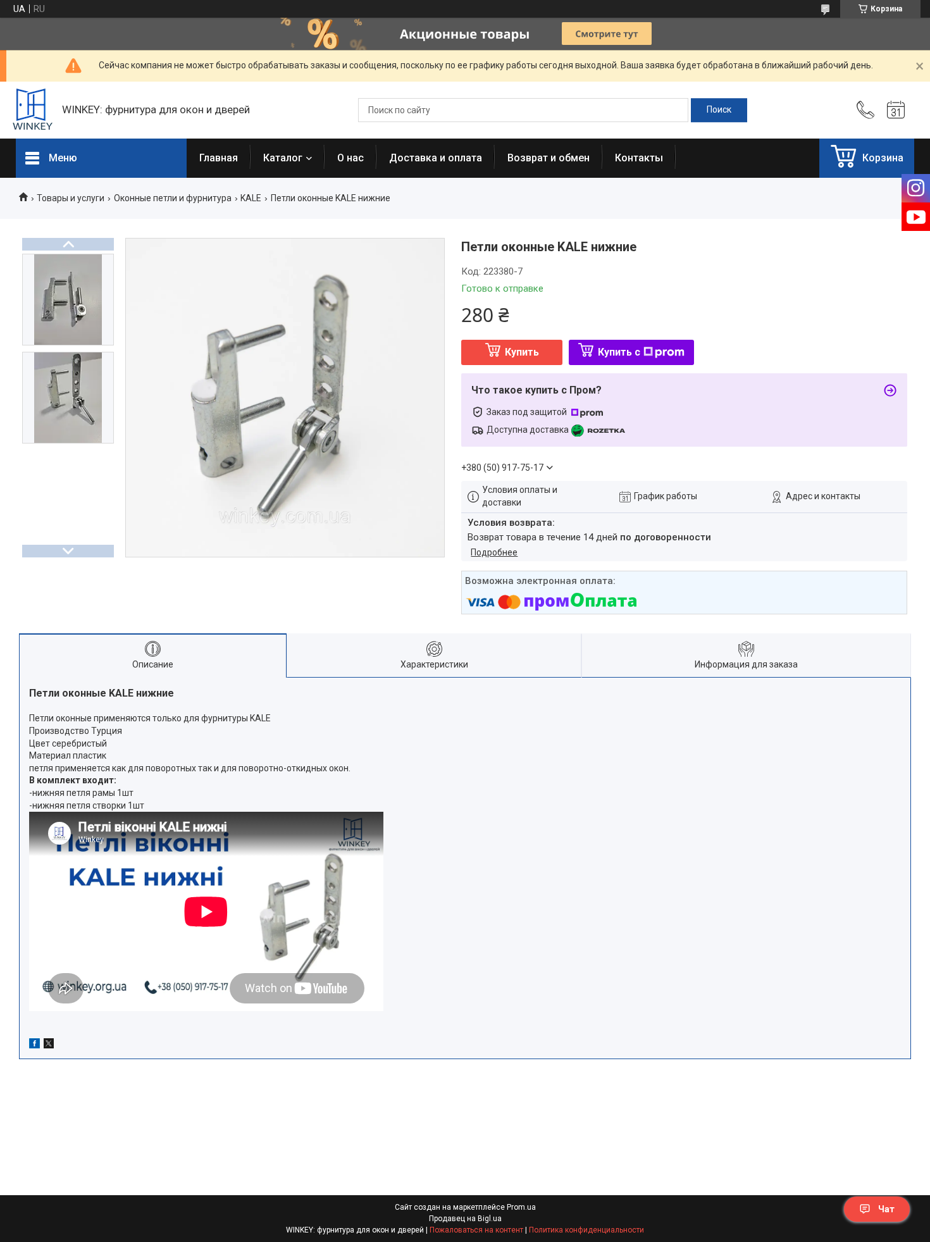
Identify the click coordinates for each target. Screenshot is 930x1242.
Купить (522, 352)
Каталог (282, 158)
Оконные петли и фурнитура (173, 198)
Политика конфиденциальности (586, 1230)
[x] (49, 1045)
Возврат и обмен (548, 158)
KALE (250, 198)
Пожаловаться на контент (476, 1230)
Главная (218, 158)
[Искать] (719, 110)
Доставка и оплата (435, 158)
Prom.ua (521, 1207)
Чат (886, 1209)
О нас (350, 158)
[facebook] (34, 1045)
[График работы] (896, 110)
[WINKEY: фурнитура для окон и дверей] (33, 110)
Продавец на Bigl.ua (465, 1218)
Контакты (639, 158)
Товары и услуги (70, 198)
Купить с (619, 352)
